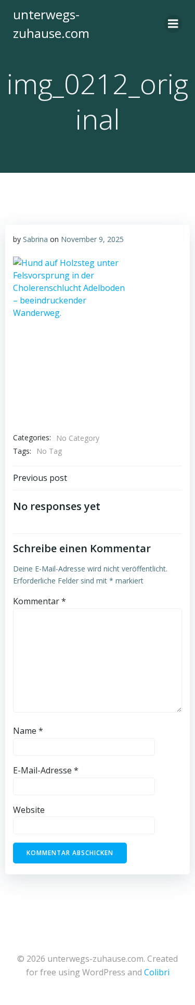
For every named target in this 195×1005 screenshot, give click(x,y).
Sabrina (35, 239)
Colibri (157, 972)
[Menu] (173, 24)
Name (28, 730)
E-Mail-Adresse (46, 770)
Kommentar (39, 601)
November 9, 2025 (92, 239)
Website (29, 810)
